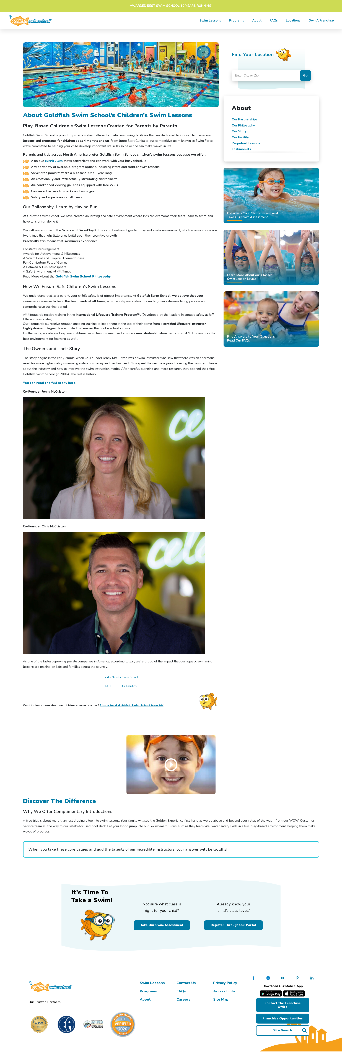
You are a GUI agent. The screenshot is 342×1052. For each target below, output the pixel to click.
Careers (183, 999)
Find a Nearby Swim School (121, 677)
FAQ (108, 686)
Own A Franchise (321, 20)
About (256, 20)
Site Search (282, 1030)
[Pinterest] (297, 978)
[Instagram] (268, 978)
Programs (236, 20)
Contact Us (186, 982)
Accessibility (224, 991)
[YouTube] (282, 978)
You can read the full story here (49, 383)
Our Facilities (129, 686)
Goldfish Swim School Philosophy (83, 276)
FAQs (274, 20)
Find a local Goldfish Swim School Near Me (132, 705)
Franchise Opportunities (283, 1018)
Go (305, 75)
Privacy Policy (225, 982)
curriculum (54, 161)
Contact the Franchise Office (283, 1005)
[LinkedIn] (312, 978)
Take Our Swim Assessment (161, 925)
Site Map (220, 999)
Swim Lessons (152, 982)
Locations (293, 20)
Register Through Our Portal (233, 925)
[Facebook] (253, 978)
